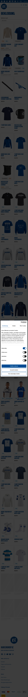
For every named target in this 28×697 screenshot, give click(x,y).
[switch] (25, 352)
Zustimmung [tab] (5, 325)
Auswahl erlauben (14, 369)
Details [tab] (14, 325)
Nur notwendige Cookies (14, 373)
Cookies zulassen (14, 366)
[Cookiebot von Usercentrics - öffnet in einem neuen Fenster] (21, 322)
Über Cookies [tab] (23, 325)
